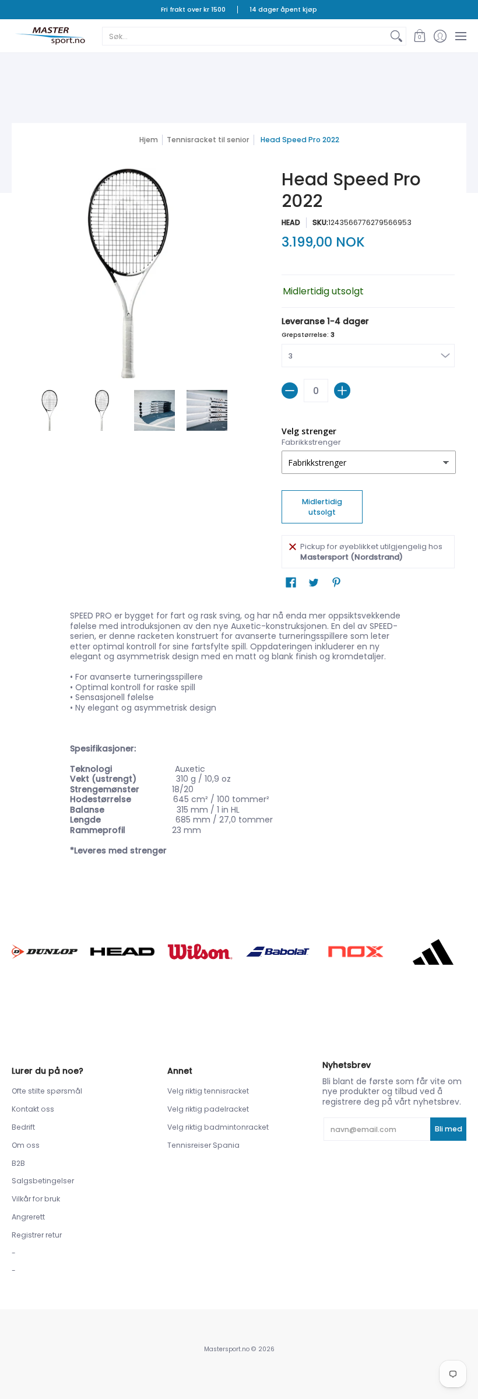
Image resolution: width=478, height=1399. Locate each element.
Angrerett (28, 1217)
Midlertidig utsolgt (322, 507)
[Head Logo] (122, 952)
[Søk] (396, 36)
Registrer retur (37, 1235)
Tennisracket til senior (208, 140)
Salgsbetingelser (43, 1181)
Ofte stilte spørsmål (47, 1091)
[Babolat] (278, 951)
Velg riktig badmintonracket (218, 1127)
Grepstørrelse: (308, 335)
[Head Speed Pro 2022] (49, 410)
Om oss (26, 1145)
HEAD (291, 222)
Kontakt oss (33, 1109)
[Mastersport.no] (49, 35)
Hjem (148, 140)
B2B (18, 1163)
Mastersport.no (226, 1349)
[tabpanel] (239, 735)
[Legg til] (342, 390)
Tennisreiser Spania (203, 1145)
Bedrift (23, 1127)
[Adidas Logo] (433, 952)
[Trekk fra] (290, 390)
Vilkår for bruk (36, 1199)
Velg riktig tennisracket (208, 1091)
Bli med (448, 1129)
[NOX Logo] (355, 952)
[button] (419, 35)
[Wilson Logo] (200, 951)
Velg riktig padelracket (208, 1109)
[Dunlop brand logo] (45, 951)
